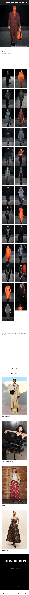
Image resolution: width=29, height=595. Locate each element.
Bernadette (5, 550)
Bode (3, 505)
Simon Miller (6, 416)
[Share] (12, 368)
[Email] (16, 368)
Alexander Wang (7, 461)
